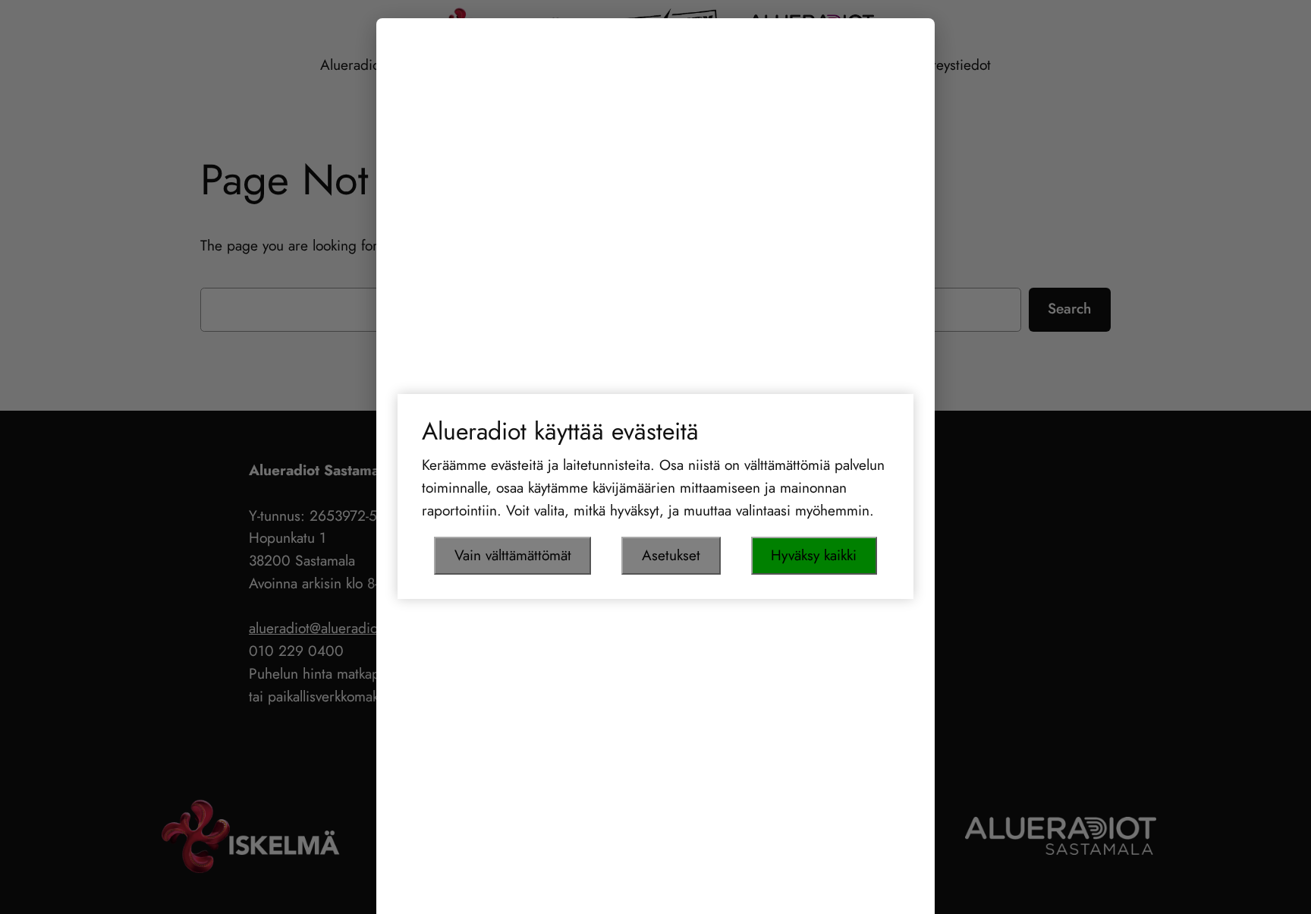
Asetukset (671, 555)
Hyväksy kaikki (814, 555)
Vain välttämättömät (512, 555)
